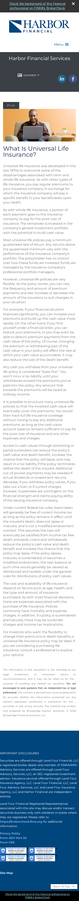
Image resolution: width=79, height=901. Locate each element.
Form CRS (7, 842)
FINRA (65, 765)
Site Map (6, 873)
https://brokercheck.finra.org (21, 821)
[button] (61, 44)
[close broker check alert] (73, 3)
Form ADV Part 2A (13, 838)
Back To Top (62, 886)
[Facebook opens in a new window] (73, 81)
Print (11, 105)
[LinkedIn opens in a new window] (62, 81)
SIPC (73, 765)
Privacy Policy (10, 833)
